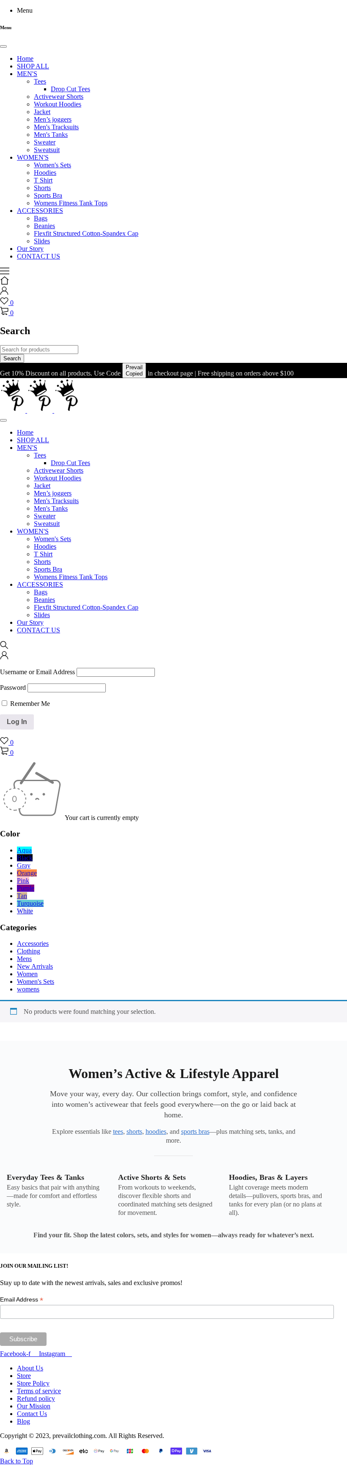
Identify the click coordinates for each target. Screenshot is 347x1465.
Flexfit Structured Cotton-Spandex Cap (86, 233)
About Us (30, 1368)
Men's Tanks (51, 134)
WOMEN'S (33, 157)
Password (13, 687)
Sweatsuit (47, 149)
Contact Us (32, 1413)
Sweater (44, 142)
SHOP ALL (33, 66)
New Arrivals (35, 966)
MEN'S (27, 73)
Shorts (42, 187)
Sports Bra (48, 195)
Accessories (33, 943)
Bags (40, 218)
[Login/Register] (4, 292)
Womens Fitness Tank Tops (70, 203)
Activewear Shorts (58, 96)
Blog (23, 1421)
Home (25, 58)
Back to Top (16, 1461)
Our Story (30, 248)
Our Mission (33, 1406)
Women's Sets (52, 165)
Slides (42, 241)
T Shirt (43, 180)
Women (27, 974)
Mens (24, 958)
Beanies (44, 225)
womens (28, 989)
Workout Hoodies (57, 104)
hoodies (156, 1131)
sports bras (195, 1131)
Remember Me (29, 703)
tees (118, 1131)
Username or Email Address (37, 671)
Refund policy (36, 1398)
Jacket (42, 111)
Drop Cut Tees (70, 89)
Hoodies (45, 172)
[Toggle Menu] (3, 46)
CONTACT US (38, 256)
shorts (134, 1131)
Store (24, 1375)
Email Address (21, 1300)
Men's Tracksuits (56, 127)
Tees (40, 81)
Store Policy (33, 1383)
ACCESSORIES (40, 210)
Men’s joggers (53, 119)
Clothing (28, 951)
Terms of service (39, 1390)
